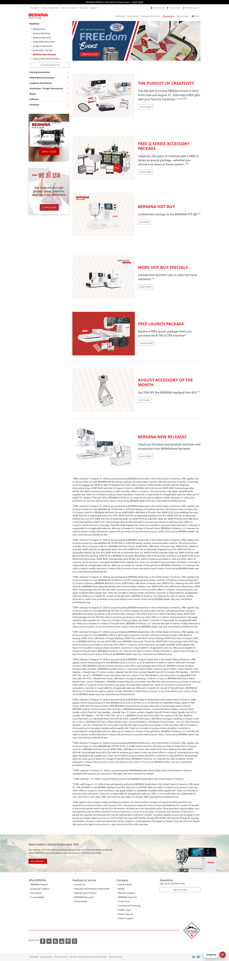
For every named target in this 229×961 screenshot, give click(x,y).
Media (121, 888)
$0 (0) (196, 16)
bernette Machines (50, 64)
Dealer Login (124, 909)
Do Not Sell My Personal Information (88, 956)
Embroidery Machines (44, 41)
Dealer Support (126, 918)
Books (32, 93)
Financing (83, 7)
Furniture (34, 104)
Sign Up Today (180, 889)
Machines (120, 16)
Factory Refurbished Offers (46, 58)
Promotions (169, 16)
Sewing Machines (41, 33)
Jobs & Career (125, 884)
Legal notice (46, 956)
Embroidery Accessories (42, 77)
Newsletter (34, 7)
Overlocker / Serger (43, 50)
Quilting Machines (42, 37)
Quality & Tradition (40, 888)
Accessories (133, 16)
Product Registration (50, 7)
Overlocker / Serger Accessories (46, 88)
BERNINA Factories (127, 897)
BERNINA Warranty (83, 897)
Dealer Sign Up (125, 914)
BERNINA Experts (39, 884)
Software (34, 99)
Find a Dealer (81, 901)
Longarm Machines (150, 16)
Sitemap (34, 956)
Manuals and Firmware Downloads (91, 888)
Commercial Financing (129, 905)
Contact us (79, 884)
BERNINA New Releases (44, 54)
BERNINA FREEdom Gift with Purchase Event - (114, 2)
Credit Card (124, 901)
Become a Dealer (69, 7)
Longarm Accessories (40, 83)
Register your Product (85, 892)
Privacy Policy (61, 956)
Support (93, 7)
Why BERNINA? (37, 861)
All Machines (39, 29)
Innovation (36, 892)
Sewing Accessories (39, 72)
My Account (182, 16)
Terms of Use (115, 956)
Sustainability (37, 897)
